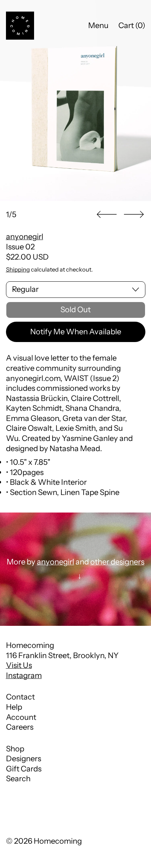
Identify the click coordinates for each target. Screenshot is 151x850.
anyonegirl (24, 236)
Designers (23, 758)
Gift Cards (23, 769)
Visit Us (19, 665)
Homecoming (58, 841)
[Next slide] (133, 214)
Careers (19, 727)
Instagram (24, 675)
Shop (15, 749)
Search (18, 778)
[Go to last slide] (106, 214)
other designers (117, 562)
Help (14, 707)
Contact (20, 697)
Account (21, 717)
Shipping (18, 269)
